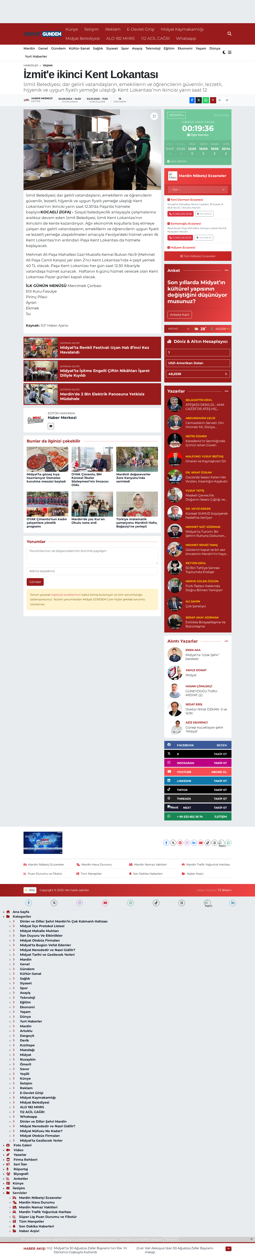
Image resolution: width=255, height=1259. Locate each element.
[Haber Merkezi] (36, 420)
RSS (32, 890)
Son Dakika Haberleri (147, 873)
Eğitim (169, 48)
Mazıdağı (27, 1050)
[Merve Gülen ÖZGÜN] (174, 585)
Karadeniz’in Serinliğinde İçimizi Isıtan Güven (205, 443)
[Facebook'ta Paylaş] (192, 100)
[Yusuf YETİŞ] (174, 495)
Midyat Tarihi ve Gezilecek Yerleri (47, 954)
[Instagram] (187, 843)
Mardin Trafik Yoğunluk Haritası (208, 864)
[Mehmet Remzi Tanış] (174, 549)
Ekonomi (185, 48)
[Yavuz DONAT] (174, 672)
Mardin (29, 48)
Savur (24, 1069)
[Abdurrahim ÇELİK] (174, 422)
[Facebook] (166, 843)
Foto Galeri (22, 1145)
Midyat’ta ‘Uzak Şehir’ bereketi (203, 657)
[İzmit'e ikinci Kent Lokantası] (92, 149)
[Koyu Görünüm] (224, 53)
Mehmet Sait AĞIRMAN (203, 527)
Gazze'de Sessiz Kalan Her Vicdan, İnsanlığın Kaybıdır (207, 479)
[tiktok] (156, 903)
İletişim (91, 29)
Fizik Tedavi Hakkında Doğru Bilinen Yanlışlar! (204, 588)
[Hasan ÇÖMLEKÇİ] (174, 690)
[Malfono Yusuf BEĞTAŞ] (174, 458)
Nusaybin (27, 1059)
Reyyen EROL (196, 563)
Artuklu (25, 1031)
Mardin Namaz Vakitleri (150, 864)
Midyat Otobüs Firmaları (39, 940)
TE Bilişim (224, 890)
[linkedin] (232, 903)
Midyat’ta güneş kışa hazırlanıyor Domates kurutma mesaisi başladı (46, 478)
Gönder (35, 582)
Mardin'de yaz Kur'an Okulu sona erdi (88, 520)
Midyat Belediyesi (83, 38)
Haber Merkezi (62, 417)
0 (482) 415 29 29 (182, 237)
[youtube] (105, 903)
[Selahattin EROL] (174, 404)
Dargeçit (26, 1036)
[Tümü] (226, 270)
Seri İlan (20, 1164)
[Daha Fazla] (213, 100)
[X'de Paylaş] (198, 100)
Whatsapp (186, 38)
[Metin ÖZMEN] (174, 440)
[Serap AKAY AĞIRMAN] (174, 622)
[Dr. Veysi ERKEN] (174, 513)
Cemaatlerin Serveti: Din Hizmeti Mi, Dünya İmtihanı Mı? (205, 425)
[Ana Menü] (229, 53)
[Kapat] (252, 1239)
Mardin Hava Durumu (96, 864)
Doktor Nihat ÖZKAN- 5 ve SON (206, 711)
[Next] (221, 843)
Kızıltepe (27, 1045)
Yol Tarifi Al (206, 213)
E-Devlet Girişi (141, 29)
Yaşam (201, 48)
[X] (173, 843)
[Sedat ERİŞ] (174, 708)
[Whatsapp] (228, 843)
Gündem (58, 48)
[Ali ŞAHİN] (174, 603)
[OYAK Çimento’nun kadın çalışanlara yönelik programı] (47, 504)
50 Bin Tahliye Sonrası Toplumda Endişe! (203, 570)
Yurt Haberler (36, 56)
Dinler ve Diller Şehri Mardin (43, 1121)
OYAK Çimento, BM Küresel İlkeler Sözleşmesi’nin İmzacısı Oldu (90, 480)
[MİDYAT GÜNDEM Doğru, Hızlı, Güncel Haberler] (43, 34)
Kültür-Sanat (79, 48)
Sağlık (98, 48)
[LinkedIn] (194, 843)
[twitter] (54, 903)
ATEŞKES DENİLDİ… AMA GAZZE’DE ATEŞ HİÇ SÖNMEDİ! (205, 407)
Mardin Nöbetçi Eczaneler (46, 864)
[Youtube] (201, 843)
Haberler (31, 65)
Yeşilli (24, 1074)
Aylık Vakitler (178, 161)
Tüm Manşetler (91, 873)
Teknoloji (153, 48)
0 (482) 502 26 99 (182, 213)
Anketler (20, 1179)
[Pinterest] (180, 843)
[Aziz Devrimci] (174, 727)
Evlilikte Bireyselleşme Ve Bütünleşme (206, 624)
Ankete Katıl (179, 315)
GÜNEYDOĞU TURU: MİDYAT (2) (202, 693)
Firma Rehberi (25, 1159)
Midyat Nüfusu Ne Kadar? (41, 1131)
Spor (125, 48)
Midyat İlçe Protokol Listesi (41, 926)
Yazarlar (19, 1155)
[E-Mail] (51, 426)
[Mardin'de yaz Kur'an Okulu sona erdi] (92, 504)
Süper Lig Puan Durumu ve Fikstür (48, 1217)
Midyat (191, 675)
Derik (24, 1040)
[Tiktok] (208, 843)
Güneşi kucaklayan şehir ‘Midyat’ (204, 729)
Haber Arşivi (195, 873)
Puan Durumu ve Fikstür (45, 873)
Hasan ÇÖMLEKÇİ (199, 686)
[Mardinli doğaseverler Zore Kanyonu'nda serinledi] (137, 459)
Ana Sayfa (21, 912)
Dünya (214, 48)
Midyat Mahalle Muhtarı (39, 931)
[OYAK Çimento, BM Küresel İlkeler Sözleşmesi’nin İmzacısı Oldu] (92, 459)
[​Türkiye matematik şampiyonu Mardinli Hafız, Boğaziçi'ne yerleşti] (137, 504)
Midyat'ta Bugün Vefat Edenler (45, 945)
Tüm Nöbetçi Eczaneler (200, 256)
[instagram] (79, 903)
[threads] (181, 903)
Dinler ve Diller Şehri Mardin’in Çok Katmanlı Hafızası (63, 921)
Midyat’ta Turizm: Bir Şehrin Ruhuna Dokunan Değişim (205, 534)
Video (18, 1150)
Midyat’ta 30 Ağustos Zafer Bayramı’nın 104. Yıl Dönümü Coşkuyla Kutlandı (90, 1250)
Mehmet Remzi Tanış (202, 545)
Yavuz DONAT (196, 670)
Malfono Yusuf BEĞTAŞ (204, 456)
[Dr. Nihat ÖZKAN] (174, 477)
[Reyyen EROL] (174, 567)
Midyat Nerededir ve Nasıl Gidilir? (47, 950)
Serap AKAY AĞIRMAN (202, 617)
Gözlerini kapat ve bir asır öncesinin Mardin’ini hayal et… (206, 552)
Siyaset (112, 48)
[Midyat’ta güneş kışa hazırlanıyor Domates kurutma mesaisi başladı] (47, 459)
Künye (72, 29)
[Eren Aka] (174, 654)
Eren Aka (193, 650)
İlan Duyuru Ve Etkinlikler (41, 935)
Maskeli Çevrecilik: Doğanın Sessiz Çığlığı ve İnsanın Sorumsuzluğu (205, 497)
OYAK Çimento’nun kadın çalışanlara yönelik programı (47, 522)
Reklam (113, 29)
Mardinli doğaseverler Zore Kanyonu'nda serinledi (133, 478)
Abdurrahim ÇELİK (200, 418)
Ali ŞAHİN (193, 601)
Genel (43, 48)
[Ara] (229, 34)
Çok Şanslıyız (196, 606)
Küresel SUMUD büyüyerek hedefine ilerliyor (207, 515)
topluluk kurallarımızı (66, 594)
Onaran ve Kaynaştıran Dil (206, 461)
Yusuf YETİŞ (195, 490)
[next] (207, 903)
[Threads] (215, 843)
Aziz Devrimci (197, 722)
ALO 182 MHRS (120, 38)
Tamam (171, 1239)
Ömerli (25, 1064)
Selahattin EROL (199, 400)
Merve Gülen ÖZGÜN (202, 581)
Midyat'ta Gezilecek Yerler (41, 1140)
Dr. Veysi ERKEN (198, 508)
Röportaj (20, 1169)
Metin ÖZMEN (196, 436)
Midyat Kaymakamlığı (182, 29)
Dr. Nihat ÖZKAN (199, 472)
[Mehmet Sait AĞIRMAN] (174, 531)
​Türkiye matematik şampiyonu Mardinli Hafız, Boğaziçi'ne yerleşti (136, 522)
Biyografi (20, 1174)
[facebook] (28, 903)
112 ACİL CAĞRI (155, 38)
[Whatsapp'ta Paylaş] (206, 100)
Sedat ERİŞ (194, 704)
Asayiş (137, 48)
